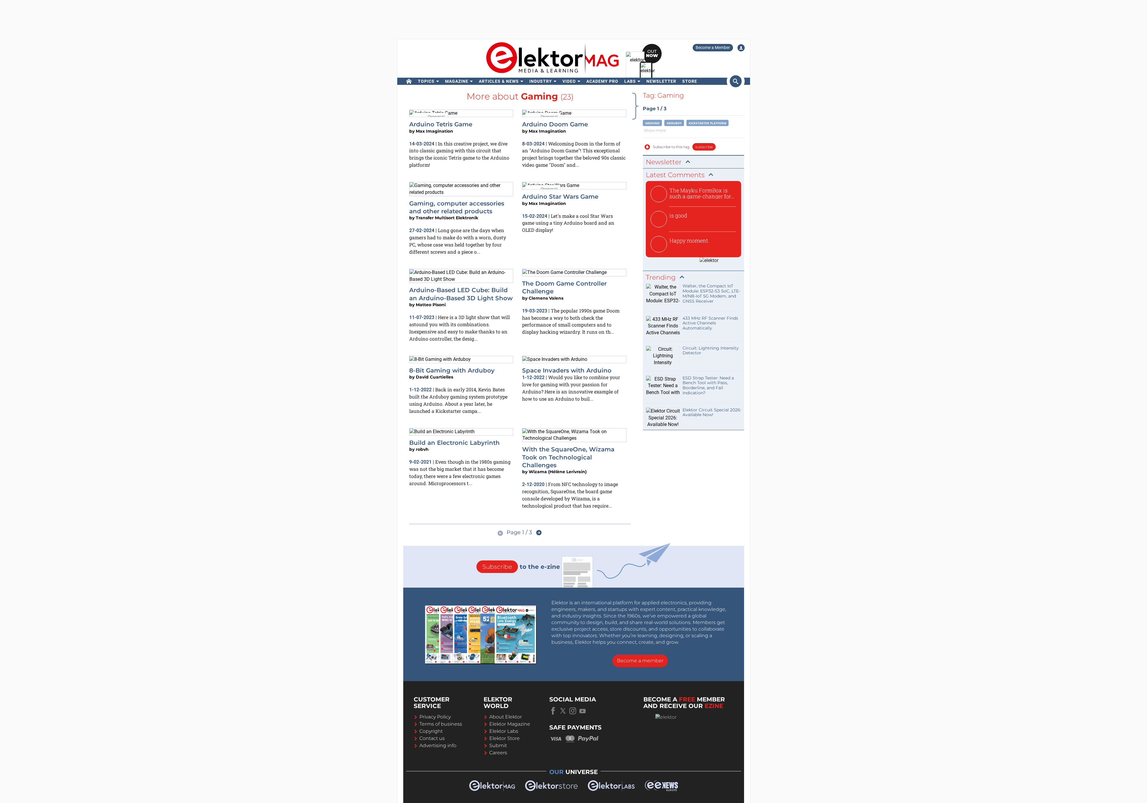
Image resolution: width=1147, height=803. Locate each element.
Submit (498, 745)
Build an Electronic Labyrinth (454, 442)
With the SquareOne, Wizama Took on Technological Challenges (568, 457)
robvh (422, 449)
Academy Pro (602, 81)
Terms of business (440, 724)
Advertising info (437, 745)
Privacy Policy (435, 717)
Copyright (431, 731)
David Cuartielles (434, 377)
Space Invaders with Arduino (566, 370)
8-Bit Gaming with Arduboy (452, 370)
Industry (540, 81)
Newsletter (661, 81)
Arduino (652, 123)
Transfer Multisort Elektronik (447, 217)
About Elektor (505, 717)
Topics (426, 81)
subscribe (704, 147)
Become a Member (713, 47)
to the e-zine (521, 566)
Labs (630, 81)
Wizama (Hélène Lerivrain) (558, 471)
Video (569, 81)
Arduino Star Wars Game (560, 196)
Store (689, 81)
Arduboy (674, 123)
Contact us (432, 738)
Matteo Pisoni (431, 304)
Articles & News (499, 81)
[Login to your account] (741, 47)
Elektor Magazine (509, 724)
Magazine (456, 81)
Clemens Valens (546, 298)
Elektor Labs (503, 731)
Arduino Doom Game (555, 124)
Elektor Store (504, 738)
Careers (498, 753)
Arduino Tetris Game (440, 124)
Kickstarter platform (707, 123)
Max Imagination (434, 131)
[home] (409, 81)
